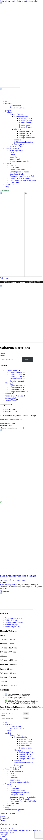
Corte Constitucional (17, 170)
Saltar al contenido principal (27, 1)
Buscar (2, 356)
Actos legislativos (16, 150)
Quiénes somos (15, 106)
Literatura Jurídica (21, 116)
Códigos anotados (26, 131)
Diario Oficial (15, 182)
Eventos (13, 165)
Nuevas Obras (10, 400)
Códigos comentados (27, 138)
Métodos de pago (11, 624)
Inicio (2, 415)
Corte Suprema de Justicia (19, 172)
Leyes (12, 153)
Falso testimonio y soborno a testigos (18, 575)
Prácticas (17, 140)
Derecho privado (25, 121)
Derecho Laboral (25, 123)
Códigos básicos (25, 133)
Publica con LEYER (17, 108)
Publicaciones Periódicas (23, 142)
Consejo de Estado (17, 174)
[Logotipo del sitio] (13, 86)
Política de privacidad (13, 627)
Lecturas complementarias (19, 161)
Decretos (13, 155)
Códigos (17, 129)
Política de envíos (11, 620)
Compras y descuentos (13, 618)
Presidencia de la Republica (20, 178)
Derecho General (25, 127)
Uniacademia (14, 168)
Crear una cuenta (6, 828)
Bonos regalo (19, 144)
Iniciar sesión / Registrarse (14, 810)
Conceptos (14, 157)
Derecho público (25, 118)
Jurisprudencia (15, 159)
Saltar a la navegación (8, 1)
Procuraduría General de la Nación (23, 180)
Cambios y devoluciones (14, 622)
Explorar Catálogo (16, 114)
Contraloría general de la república (22, 176)
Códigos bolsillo (25, 136)
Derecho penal (24, 125)
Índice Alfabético (16, 146)
